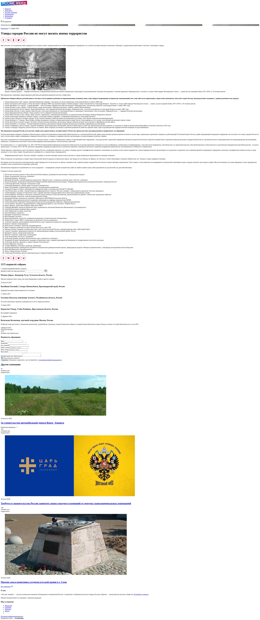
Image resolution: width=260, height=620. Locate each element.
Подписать (5, 360)
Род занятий (5, 345)
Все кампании (6, 586)
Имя (2, 341)
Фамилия (4, 343)
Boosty (7, 611)
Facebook (8, 607)
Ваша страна (5, 347)
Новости (8, 9)
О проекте (8, 18)
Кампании (8, 10)
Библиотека (9, 16)
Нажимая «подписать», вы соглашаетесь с (35, 360)
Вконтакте (8, 606)
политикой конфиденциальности (50, 360)
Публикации (9, 14)
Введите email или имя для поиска (13, 271)
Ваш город (4, 349)
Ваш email (4, 352)
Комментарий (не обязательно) (11, 356)
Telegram (8, 609)
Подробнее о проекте (141, 594)
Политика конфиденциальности (12, 616)
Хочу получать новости (11, 358)
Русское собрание (11, 12)
